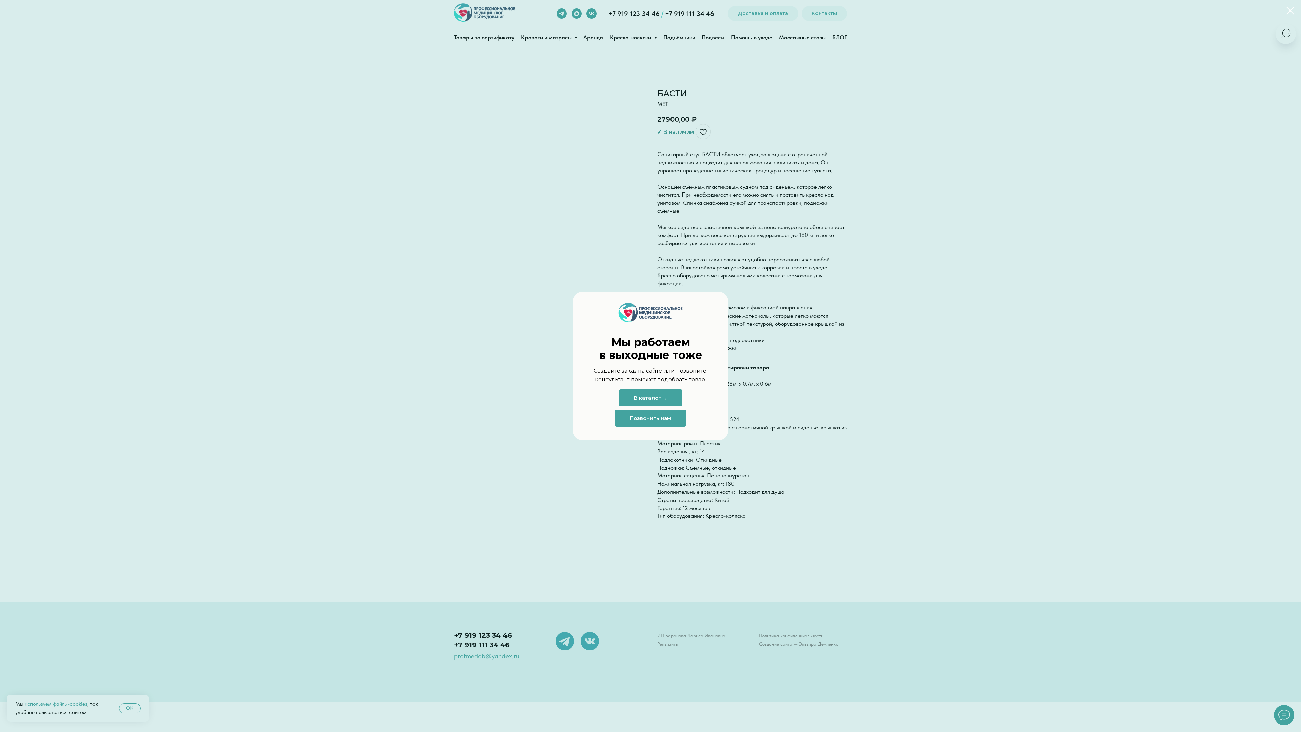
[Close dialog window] (1290, 10)
